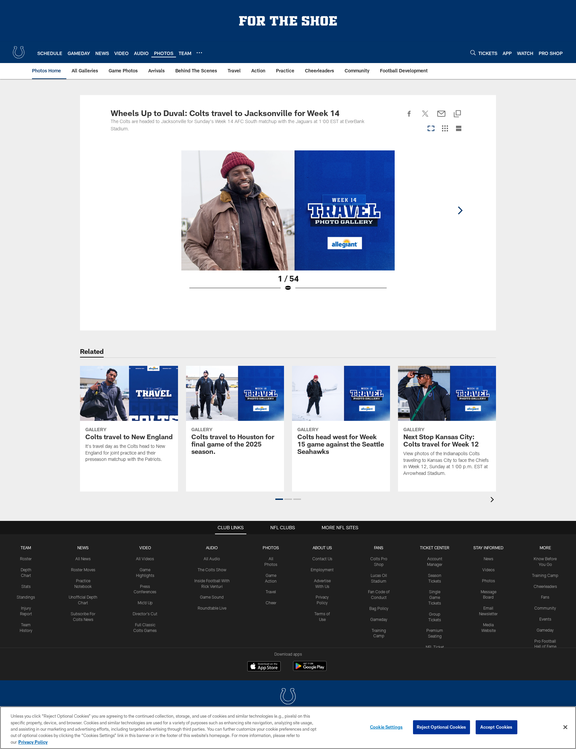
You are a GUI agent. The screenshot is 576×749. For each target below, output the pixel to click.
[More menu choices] (199, 52)
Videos (488, 569)
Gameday (378, 619)
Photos (271, 547)
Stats (26, 586)
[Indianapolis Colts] (288, 697)
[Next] (460, 210)
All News (83, 558)
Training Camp (545, 575)
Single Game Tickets (434, 597)
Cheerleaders (545, 586)
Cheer (271, 602)
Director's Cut (145, 613)
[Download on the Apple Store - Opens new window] (264, 667)
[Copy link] (457, 114)
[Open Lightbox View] (288, 225)
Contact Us (322, 558)
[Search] (473, 52)
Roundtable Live (212, 608)
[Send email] (441, 117)
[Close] (565, 727)
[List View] (458, 128)
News (83, 547)
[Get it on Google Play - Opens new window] (310, 669)
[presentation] (493, 500)
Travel (271, 591)
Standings (26, 597)
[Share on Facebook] (409, 117)
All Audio (212, 558)
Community (545, 608)
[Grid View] (445, 128)
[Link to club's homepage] (19, 52)
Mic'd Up (145, 602)
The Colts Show (212, 569)
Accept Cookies (496, 727)
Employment (322, 569)
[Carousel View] (431, 128)
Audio (212, 547)
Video (145, 547)
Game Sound (212, 597)
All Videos (145, 558)
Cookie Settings (386, 727)
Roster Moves (83, 569)
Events (545, 619)
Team (26, 547)
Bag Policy (378, 608)
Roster (26, 558)
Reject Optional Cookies (441, 727)
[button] (279, 499)
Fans (545, 597)
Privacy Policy (33, 742)
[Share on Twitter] (425, 117)
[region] (288, 727)
